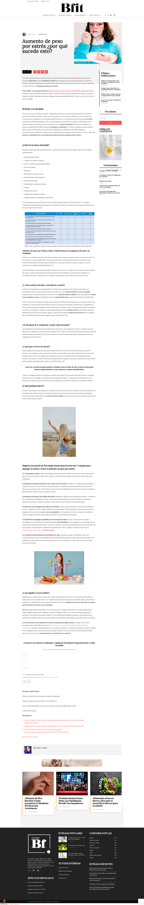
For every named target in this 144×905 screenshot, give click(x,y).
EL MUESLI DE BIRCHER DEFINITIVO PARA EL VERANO (109, 192)
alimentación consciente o (38, 530)
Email (24, 661)
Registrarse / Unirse (45, 1)
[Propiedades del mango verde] (62, 847)
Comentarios (25, 667)
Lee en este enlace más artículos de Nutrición (59, 649)
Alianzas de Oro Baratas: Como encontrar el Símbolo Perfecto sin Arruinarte (110, 82)
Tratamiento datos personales (34, 675)
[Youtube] (111, 15)
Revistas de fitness (63, 867)
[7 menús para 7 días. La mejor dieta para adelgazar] (62, 839)
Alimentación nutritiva (83, 60)
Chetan (9, 904)
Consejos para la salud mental (35, 892)
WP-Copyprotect (15, 904)
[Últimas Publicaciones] (111, 78)
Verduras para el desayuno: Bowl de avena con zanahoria (109, 186)
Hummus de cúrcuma (105, 181)
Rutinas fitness (62, 878)
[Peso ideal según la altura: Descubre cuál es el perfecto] (62, 855)
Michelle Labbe (30, 34)
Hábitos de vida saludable (65, 871)
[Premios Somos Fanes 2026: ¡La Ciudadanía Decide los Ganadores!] (72, 783)
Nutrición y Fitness (64, 15)
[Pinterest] (42, 72)
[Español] (4, 903)
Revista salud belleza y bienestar (36, 882)
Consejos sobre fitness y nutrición (36, 889)
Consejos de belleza (63, 874)
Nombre (24, 654)
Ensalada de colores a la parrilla (108, 170)
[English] (2, 903)
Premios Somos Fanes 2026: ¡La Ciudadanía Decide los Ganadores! (111, 88)
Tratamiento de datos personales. (49, 677)
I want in (110, 122)
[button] (114, 15)
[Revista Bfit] (72, 8)
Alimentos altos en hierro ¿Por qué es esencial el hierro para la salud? (111, 94)
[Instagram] (108, 15)
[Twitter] (38, 72)
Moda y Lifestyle (94, 15)
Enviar (27, 681)
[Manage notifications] (4, 900)
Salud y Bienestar (80, 15)
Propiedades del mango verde (76, 845)
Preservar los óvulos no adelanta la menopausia (102, 884)
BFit (26, 811)
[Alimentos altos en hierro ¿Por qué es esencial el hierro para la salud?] (106, 783)
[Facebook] (105, 15)
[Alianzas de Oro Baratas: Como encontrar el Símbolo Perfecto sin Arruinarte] (38, 783)
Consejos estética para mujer (35, 885)
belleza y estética (49, 15)
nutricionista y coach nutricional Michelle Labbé (67, 91)
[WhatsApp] (46, 72)
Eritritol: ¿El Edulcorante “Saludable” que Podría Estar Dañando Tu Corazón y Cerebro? (102, 888)
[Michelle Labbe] (24, 34)
